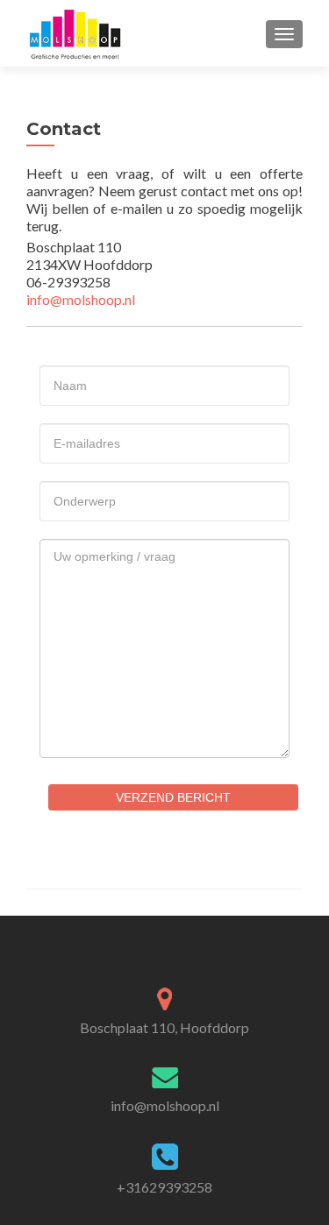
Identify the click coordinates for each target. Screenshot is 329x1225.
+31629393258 (164, 1187)
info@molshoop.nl (80, 299)
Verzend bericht (173, 797)
